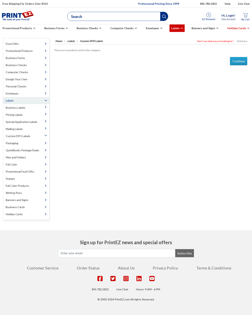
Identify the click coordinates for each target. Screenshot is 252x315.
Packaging (12, 143)
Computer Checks (122, 28)
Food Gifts (12, 43)
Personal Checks (16, 86)
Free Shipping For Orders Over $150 (25, 3)
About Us (126, 267)
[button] (164, 16)
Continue (239, 61)
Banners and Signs (203, 28)
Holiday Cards (236, 28)
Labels (175, 28)
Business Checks (87, 28)
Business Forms (54, 28)
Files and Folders (16, 157)
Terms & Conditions (213, 267)
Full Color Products (17, 185)
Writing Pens (14, 192)
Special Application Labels (21, 121)
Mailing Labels (14, 129)
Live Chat (244, 3)
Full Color (11, 164)
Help (228, 3)
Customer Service (42, 267)
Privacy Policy (165, 267)
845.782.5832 (208, 3)
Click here (242, 41)
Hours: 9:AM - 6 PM (148, 289)
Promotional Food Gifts (20, 171)
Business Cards (15, 207)
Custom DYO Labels (18, 136)
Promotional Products (17, 28)
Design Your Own (16, 79)
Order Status (88, 267)
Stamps (10, 178)
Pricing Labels (14, 114)
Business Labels (15, 107)
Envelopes (152, 28)
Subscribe (184, 253)
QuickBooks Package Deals (22, 150)
